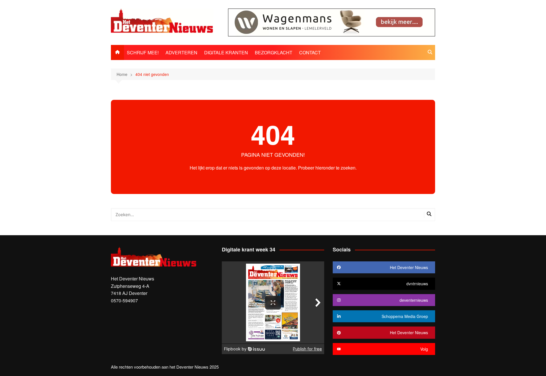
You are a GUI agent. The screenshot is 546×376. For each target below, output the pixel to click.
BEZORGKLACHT (273, 52)
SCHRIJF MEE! (143, 52)
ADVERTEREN (181, 52)
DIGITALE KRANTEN (226, 52)
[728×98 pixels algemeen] (331, 21)
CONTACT (310, 52)
